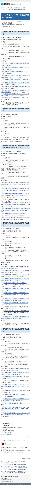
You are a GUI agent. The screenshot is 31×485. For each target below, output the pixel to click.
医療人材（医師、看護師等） (9, 462)
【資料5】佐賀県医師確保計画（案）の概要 (15, 390)
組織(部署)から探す (11, 471)
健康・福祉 (17, 7)
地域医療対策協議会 (22, 467)
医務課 (26, 471)
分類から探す (10, 7)
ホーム (2, 7)
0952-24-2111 (6, 481)
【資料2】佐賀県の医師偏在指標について (15, 376)
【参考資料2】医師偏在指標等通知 (13, 403)
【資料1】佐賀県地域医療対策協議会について (16, 67)
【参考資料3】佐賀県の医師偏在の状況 (14, 97)
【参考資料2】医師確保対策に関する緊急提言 (16, 303)
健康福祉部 (20, 471)
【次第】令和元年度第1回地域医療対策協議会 (16, 63)
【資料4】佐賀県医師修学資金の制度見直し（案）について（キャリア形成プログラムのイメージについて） (15, 284)
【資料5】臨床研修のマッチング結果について (16, 288)
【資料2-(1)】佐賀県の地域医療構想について (16, 71)
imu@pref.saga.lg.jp (8, 26)
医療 (24, 7)
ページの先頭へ (27, 458)
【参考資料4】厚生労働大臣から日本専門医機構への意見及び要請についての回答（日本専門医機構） (15, 311)
